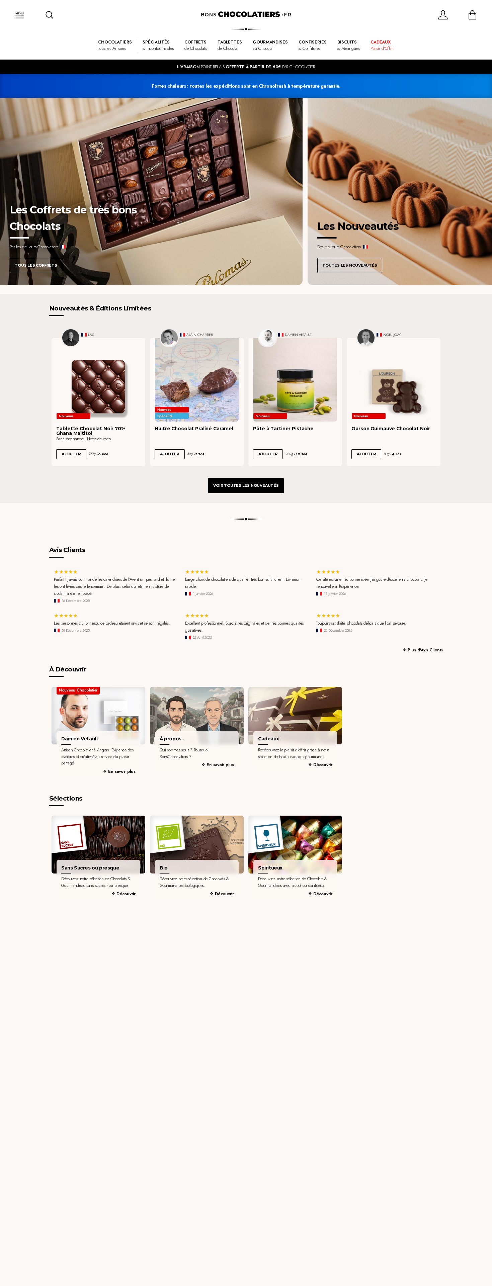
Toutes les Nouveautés (349, 265)
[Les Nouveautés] (400, 191)
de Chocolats (195, 45)
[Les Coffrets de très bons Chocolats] (151, 191)
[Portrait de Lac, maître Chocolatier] (71, 338)
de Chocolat (230, 45)
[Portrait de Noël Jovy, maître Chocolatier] (366, 338)
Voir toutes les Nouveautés (245, 485)
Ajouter (71, 454)
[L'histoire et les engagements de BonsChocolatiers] (196, 716)
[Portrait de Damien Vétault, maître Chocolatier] (267, 338)
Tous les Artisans (115, 45)
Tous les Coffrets (36, 265)
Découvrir (322, 764)
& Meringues (348, 45)
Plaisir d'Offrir (382, 45)
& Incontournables (158, 45)
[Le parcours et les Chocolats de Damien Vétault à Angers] (98, 716)
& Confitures (313, 45)
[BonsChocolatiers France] (246, 14)
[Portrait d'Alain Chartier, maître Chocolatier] (169, 338)
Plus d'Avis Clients (425, 650)
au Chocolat (270, 45)
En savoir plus (121, 771)
